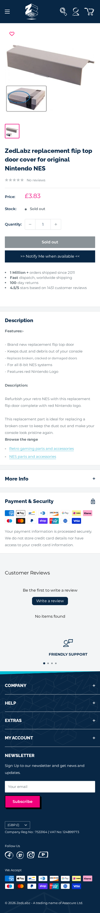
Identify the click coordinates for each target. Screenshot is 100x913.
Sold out (50, 242)
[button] (9, 295)
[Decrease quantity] (30, 224)
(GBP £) (13, 825)
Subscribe (23, 801)
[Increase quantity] (56, 224)
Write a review (50, 601)
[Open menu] (7, 12)
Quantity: (13, 224)
